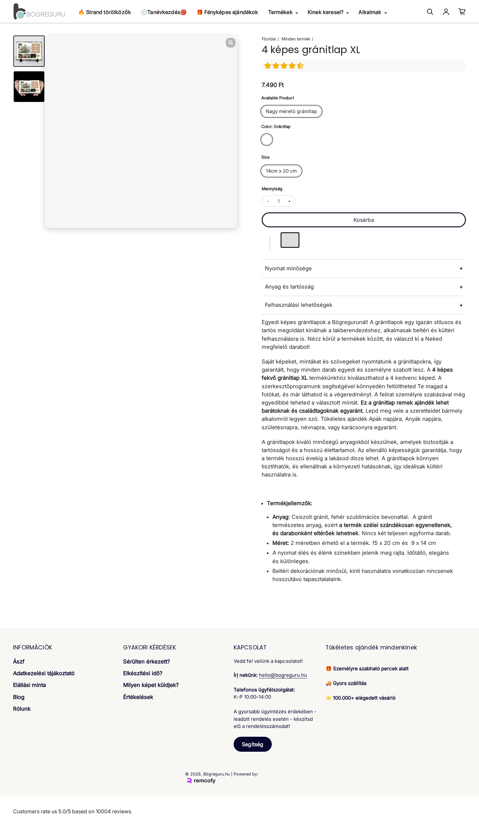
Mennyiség (272, 188)
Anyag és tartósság (289, 286)
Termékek (281, 12)
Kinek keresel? (326, 12)
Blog (18, 697)
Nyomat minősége (288, 268)
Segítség (252, 744)
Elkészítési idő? (143, 673)
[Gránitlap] (267, 140)
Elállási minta (29, 685)
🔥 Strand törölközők (104, 12)
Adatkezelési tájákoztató (44, 673)
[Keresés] (430, 12)
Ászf (18, 661)
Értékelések (138, 697)
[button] (285, 66)
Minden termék (296, 38)
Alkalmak (370, 12)
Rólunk (22, 708)
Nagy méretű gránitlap (291, 111)
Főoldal (269, 38)
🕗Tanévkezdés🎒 (164, 12)
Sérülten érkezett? (146, 661)
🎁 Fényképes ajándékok (227, 12)
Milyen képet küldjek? (151, 685)
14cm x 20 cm (281, 171)
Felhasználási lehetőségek (298, 305)
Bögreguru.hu (216, 774)
